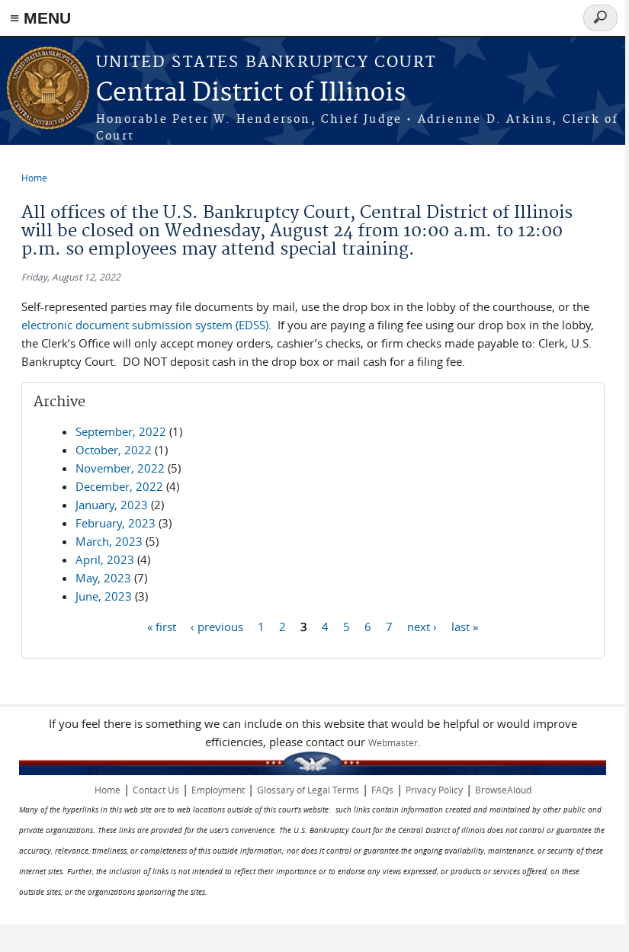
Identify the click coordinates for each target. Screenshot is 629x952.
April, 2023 (104, 559)
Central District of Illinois (251, 93)
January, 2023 (111, 504)
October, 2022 (113, 449)
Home (34, 177)
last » (464, 625)
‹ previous (217, 625)
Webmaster (393, 742)
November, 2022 (120, 468)
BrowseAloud (503, 790)
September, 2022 (120, 431)
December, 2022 (119, 486)
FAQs (382, 790)
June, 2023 (103, 596)
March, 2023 (109, 541)
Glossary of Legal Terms (308, 790)
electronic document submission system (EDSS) (144, 324)
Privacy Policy (434, 790)
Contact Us (156, 790)
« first (161, 625)
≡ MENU (40, 18)
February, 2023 (115, 522)
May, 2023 (103, 577)
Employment (218, 790)
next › (422, 625)
